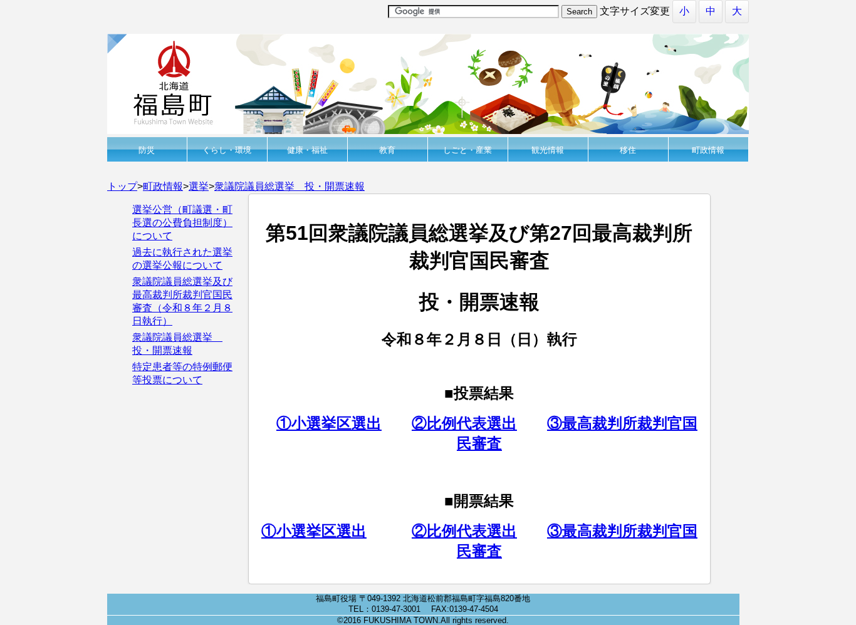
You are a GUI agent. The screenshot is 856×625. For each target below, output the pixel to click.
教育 (387, 150)
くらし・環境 (226, 150)
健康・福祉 (307, 150)
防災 (146, 150)
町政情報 (708, 150)
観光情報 (547, 150)
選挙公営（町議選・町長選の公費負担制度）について (182, 222)
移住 (628, 150)
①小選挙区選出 (329, 423)
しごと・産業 (467, 150)
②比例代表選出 (464, 423)
